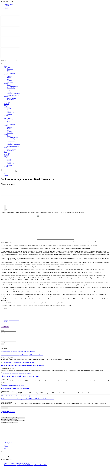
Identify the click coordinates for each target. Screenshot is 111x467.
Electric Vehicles (11, 98)
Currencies (10, 82)
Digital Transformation (13, 95)
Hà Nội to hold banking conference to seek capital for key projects (22, 365)
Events (5, 101)
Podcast (9, 111)
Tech (5, 89)
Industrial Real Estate (12, 86)
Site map (6, 7)
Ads (5, 445)
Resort (8, 85)
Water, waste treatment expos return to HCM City (16, 463)
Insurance (9, 80)
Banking (9, 76)
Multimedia (7, 107)
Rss (5, 448)
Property (6, 83)
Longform (9, 114)
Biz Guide (6, 104)
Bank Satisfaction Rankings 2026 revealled (15, 388)
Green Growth (11, 72)
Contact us (6, 8)
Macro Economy (8, 67)
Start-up (9, 92)
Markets (9, 77)
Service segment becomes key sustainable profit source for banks (22, 355)
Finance (6, 74)
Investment (10, 69)
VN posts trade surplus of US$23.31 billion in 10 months (18, 462)
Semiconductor (11, 90)
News (8, 102)
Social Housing (11, 88)
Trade (8, 70)
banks (5, 321)
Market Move (10, 99)
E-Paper (6, 115)
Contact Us (7, 443)
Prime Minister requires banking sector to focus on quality (20, 376)
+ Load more (4, 408)
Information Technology (13, 93)
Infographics (10, 112)
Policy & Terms (8, 442)
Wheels (6, 96)
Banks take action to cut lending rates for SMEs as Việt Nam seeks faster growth (27, 399)
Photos (9, 108)
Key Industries (11, 73)
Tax (8, 79)
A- (5, 206)
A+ (5, 209)
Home (5, 66)
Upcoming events (8, 412)
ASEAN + (6, 105)
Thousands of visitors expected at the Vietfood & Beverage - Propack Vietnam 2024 (25, 465)
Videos (9, 109)
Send (2, 344)
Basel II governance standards (11, 320)
